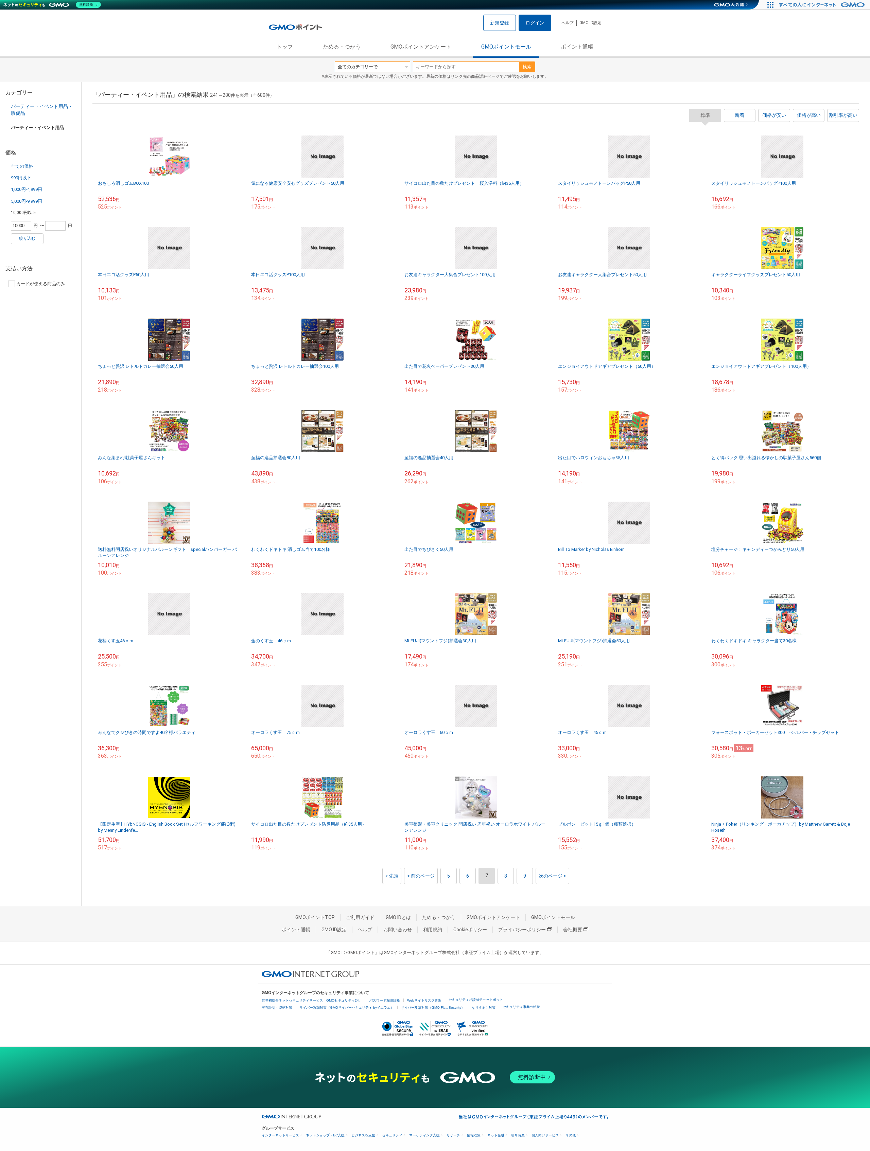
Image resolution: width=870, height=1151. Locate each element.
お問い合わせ (397, 929)
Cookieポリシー (470, 929)
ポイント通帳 (577, 46)
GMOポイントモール (506, 46)
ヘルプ (567, 22)
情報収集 (474, 1135)
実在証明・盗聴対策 (277, 1007)
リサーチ (453, 1135)
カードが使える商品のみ (40, 283)
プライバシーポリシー (522, 929)
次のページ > (552, 876)
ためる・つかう (342, 46)
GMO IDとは (398, 917)
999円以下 (21, 177)
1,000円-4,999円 (26, 189)
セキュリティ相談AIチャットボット (476, 1000)
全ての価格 (22, 166)
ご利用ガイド (360, 917)
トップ (285, 46)
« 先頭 (391, 876)
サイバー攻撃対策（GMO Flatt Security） (433, 1007)
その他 (571, 1135)
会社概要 (572, 929)
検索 (527, 66)
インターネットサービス (280, 1135)
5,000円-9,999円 (26, 201)
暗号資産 (518, 1135)
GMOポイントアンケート (420, 46)
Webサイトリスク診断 (424, 1000)
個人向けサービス (545, 1135)
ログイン (534, 22)
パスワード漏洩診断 (384, 1000)
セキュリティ (392, 1135)
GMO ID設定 (590, 22)
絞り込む (27, 238)
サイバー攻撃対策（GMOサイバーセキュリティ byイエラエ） (346, 1007)
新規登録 (499, 22)
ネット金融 (495, 1135)
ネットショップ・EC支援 (325, 1135)
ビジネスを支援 (363, 1135)
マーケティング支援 (424, 1135)
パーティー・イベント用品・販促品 (42, 110)
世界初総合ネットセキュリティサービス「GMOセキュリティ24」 (312, 1000)
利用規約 (432, 929)
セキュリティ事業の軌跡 (521, 1007)
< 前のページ (421, 876)
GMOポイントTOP (315, 917)
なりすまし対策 (483, 1007)
